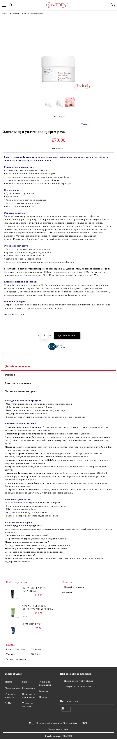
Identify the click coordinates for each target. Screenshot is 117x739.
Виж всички (67, 593)
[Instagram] (70, 692)
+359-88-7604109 (82, 687)
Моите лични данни (58, 729)
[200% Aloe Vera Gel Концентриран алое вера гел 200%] (13, 611)
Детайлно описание (17, 366)
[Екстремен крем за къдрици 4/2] (13, 593)
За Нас (8, 703)
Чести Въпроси (12, 688)
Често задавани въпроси (21, 391)
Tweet (84, 124)
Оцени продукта (59, 117)
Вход (24, 682)
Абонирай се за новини (74, 587)
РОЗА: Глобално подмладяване (33, 14)
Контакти (43, 691)
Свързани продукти (18, 382)
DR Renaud (14, 14)
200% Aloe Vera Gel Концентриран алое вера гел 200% (37, 608)
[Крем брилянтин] (13, 629)
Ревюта (10, 374)
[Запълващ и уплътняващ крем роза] (58, 93)
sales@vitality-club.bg (82, 681)
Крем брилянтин (32, 624)
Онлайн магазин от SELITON (58, 736)
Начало (4, 14)
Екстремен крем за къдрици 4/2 (34, 589)
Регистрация (28, 688)
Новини (43, 697)
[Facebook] (64, 692)
